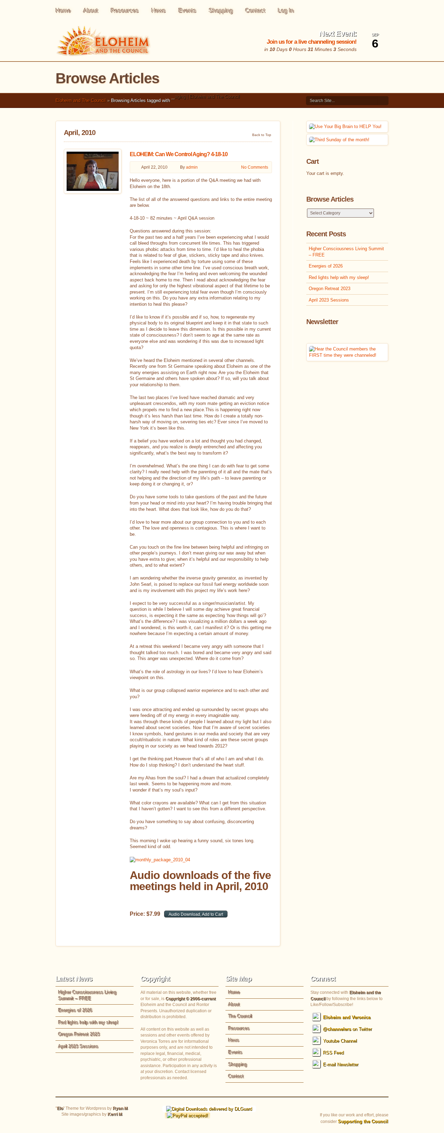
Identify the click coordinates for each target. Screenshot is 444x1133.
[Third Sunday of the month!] (339, 139)
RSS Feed (333, 1052)
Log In (286, 10)
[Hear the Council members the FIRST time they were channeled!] (347, 355)
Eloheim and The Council (81, 100)
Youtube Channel (340, 1040)
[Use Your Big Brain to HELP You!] (345, 126)
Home (63, 10)
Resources (125, 10)
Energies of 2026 (326, 266)
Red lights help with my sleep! (339, 277)
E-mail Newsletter (340, 1064)
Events (187, 10)
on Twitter (347, 1029)
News (158, 10)
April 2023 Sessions (329, 300)
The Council (240, 1016)
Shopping (221, 10)
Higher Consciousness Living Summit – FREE (346, 251)
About (90, 10)
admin (192, 167)
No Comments (254, 167)
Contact (255, 10)
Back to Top (261, 134)
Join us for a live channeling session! (312, 42)
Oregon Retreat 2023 (329, 288)
